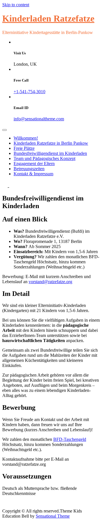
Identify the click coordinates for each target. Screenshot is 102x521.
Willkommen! (26, 138)
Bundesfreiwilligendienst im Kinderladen (50, 153)
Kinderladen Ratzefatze (48, 18)
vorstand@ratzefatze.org (50, 281)
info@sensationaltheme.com (39, 118)
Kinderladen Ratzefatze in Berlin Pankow (51, 143)
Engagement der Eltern (34, 163)
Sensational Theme (53, 516)
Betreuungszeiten (29, 168)
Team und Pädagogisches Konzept (44, 158)
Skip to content (15, 4)
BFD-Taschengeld (69, 439)
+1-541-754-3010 (29, 91)
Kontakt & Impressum (33, 173)
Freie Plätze (24, 148)
